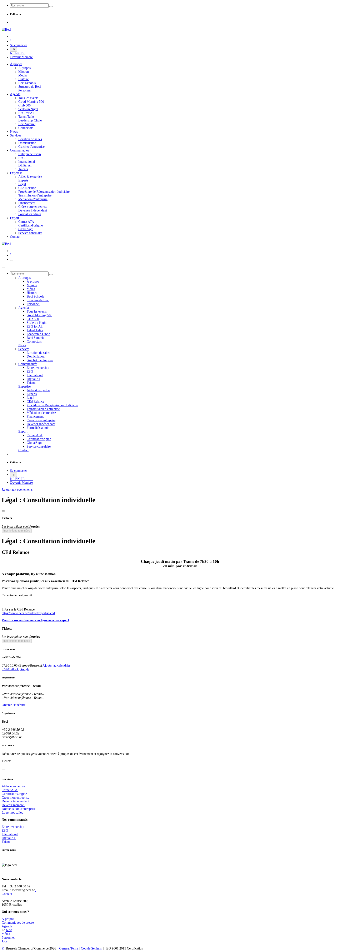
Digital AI (8, 838)
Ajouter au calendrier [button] (56, 665)
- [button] (2, 764)
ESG (5, 830)
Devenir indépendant (15, 801)
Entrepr (13, 826)
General (68, 948)
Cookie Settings (91, 948)
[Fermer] (3, 267)
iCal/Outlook (10, 669)
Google (24, 669)
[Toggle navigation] (11, 260)
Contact (7, 894)
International (10, 834)
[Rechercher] (51, 6)
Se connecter (18, 45)
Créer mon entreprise (15, 797)
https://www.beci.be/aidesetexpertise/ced (28, 613)
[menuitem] (12, 53)
